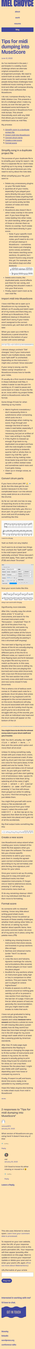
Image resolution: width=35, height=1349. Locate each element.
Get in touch (14, 1312)
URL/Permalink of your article (14, 1270)
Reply (3, 1148)
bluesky (4, 1331)
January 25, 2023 (11, 1162)
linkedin (4, 1336)
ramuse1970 (6, 1126)
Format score (11, 143)
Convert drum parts (13, 137)
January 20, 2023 (8, 1129)
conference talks (8, 1344)
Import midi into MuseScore (17, 135)
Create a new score (13, 140)
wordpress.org (7, 1340)
